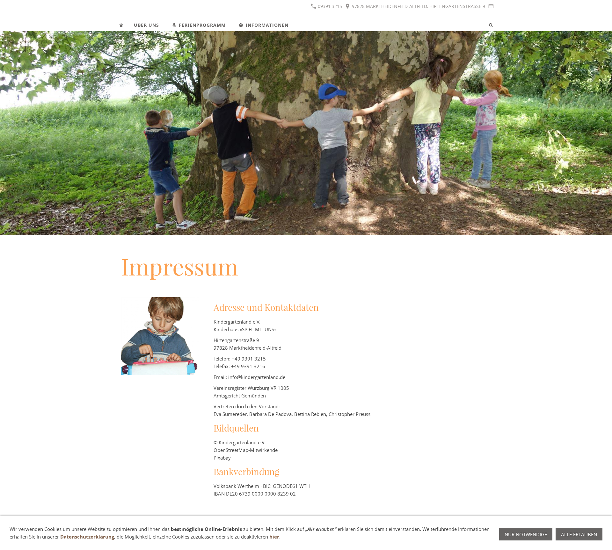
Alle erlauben (579, 534)
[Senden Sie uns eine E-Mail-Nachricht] (491, 6)
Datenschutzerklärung (87, 536)
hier (274, 536)
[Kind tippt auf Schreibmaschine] (160, 336)
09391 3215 (329, 6)
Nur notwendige (526, 534)
